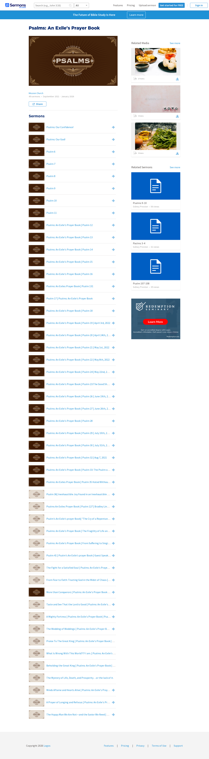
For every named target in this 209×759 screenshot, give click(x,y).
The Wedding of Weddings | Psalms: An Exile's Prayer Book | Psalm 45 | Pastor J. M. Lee (94, 628)
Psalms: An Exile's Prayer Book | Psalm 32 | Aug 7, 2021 (76, 457)
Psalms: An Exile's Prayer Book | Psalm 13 (69, 237)
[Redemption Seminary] (155, 319)
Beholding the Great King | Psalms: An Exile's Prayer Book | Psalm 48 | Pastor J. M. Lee (94, 665)
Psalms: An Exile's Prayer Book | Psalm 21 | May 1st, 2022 (77, 347)
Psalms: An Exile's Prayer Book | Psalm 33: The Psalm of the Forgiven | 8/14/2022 (91, 469)
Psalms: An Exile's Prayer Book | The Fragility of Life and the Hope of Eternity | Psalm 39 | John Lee (101, 531)
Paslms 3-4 (139, 243)
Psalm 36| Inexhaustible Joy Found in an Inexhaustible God (79, 494)
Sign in (199, 5)
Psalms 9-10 (140, 203)
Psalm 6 (50, 151)
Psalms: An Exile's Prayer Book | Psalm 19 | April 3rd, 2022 (78, 323)
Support (178, 745)
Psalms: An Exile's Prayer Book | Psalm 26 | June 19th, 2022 (79, 396)
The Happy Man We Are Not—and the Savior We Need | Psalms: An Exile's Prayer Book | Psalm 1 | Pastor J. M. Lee (108, 714)
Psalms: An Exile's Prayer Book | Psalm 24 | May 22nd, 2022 (78, 371)
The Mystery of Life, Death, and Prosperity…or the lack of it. (79, 677)
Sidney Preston (140, 206)
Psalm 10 (51, 200)
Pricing (131, 5)
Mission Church (36, 93)
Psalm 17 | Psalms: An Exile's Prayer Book (69, 298)
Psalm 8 (50, 176)
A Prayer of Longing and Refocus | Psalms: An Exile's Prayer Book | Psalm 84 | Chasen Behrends (99, 702)
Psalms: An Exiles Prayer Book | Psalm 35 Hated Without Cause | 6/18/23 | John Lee (92, 482)
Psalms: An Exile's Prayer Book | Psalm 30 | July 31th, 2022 (78, 445)
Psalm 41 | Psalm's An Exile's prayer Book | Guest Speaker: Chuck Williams (87, 555)
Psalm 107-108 (141, 283)
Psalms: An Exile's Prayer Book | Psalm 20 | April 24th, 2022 (79, 335)
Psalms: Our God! (55, 139)
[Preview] (113, 127)
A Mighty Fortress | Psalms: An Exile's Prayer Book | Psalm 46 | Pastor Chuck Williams (93, 616)
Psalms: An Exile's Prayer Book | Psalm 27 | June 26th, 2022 (79, 408)
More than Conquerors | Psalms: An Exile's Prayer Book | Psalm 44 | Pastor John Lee (92, 592)
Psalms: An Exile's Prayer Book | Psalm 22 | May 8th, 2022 (78, 359)
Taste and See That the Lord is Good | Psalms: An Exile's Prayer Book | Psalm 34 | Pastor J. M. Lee (99, 604)
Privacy (140, 745)
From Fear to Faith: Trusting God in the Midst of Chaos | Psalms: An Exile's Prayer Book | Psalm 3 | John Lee (105, 579)
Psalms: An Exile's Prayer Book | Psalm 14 (69, 249)
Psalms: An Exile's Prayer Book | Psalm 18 (69, 310)
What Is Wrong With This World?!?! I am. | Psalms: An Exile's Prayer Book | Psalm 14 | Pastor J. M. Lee (102, 653)
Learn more (136, 15)
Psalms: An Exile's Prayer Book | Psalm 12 (69, 225)
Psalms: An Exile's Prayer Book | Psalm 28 (69, 420)
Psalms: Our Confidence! (59, 127)
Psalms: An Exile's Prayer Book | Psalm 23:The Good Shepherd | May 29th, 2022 (89, 384)
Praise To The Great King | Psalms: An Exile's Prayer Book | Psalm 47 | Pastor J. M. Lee (93, 641)
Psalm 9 (50, 188)
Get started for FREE (171, 5)
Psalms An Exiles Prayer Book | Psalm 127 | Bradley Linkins (79, 506)
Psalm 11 (51, 212)
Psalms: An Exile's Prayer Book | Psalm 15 (69, 261)
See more (175, 43)
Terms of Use (159, 745)
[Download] (177, 79)
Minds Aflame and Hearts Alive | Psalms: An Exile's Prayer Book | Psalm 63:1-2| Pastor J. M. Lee (98, 690)
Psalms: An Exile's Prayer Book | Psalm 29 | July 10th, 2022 (78, 433)
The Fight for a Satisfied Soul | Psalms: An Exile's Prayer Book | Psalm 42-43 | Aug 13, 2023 (96, 567)
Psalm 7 (50, 163)
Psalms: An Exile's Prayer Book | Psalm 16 (69, 274)
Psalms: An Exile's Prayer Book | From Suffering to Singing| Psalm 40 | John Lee (90, 543)
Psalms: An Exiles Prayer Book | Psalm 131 (69, 286)
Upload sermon (147, 5)
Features (118, 5)
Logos (46, 745)
